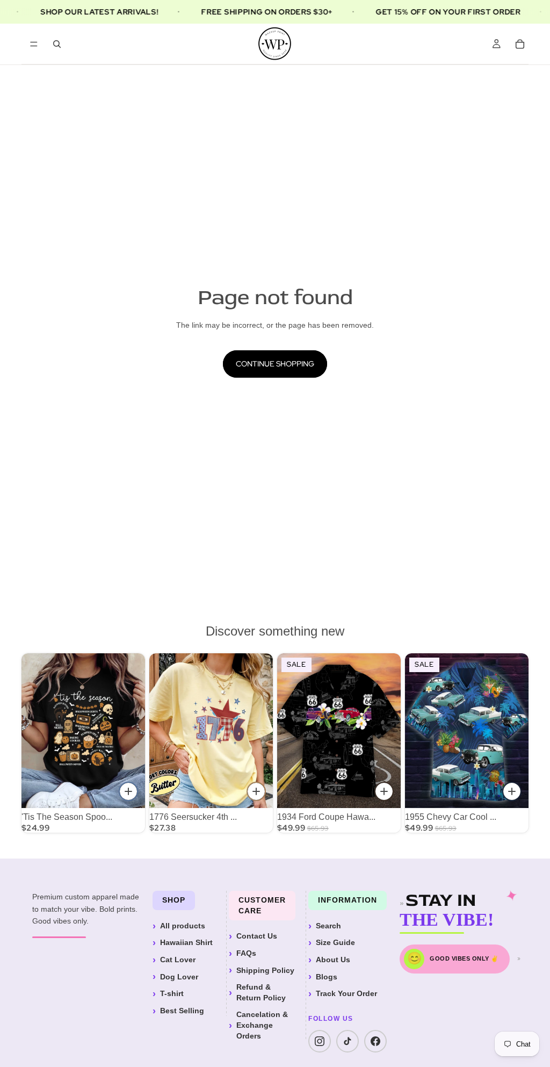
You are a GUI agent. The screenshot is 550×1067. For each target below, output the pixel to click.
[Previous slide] (161, 730)
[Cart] (520, 44)
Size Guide (335, 942)
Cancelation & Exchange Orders (262, 1025)
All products (182, 925)
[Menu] (33, 44)
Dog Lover (179, 976)
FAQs (246, 953)
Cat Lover (178, 959)
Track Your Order (346, 993)
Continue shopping (275, 364)
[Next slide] (261, 730)
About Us (333, 959)
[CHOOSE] (128, 791)
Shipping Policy (265, 970)
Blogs (326, 976)
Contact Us (256, 936)
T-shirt (172, 993)
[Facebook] (375, 1041)
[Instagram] (319, 1041)
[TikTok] (347, 1041)
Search (328, 925)
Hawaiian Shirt (186, 942)
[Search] (57, 44)
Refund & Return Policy (261, 992)
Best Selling (182, 1010)
